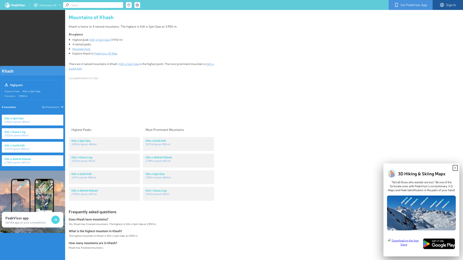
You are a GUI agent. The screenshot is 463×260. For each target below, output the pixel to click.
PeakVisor (15, 5)
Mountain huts (81, 49)
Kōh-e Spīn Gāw (32, 91)
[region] (32, 39)
